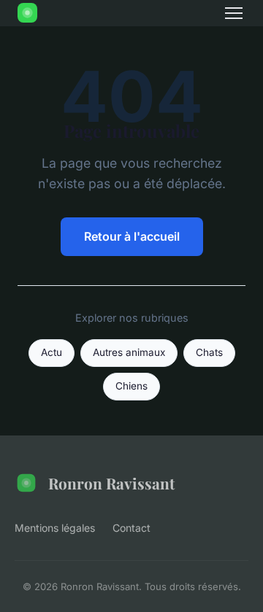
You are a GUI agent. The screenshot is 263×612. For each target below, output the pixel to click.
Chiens (131, 386)
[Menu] (233, 13)
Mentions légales (55, 528)
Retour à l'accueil (132, 236)
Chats (209, 352)
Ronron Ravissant (111, 483)
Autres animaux (129, 352)
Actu (51, 352)
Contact (131, 528)
